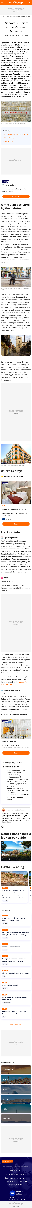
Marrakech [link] (8, 1069)
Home (2, 16)
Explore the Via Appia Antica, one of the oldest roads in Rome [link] (14, 1013)
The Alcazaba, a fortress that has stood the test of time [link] (13, 892)
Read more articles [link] (16, 1024)
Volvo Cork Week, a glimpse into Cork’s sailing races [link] (15, 998)
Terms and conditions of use (15, 1174)
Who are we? (21, 1178)
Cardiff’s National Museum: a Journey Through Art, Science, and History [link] (15, 933)
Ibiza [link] (5, 1089)
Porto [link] (5, 1079)
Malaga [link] (5, 855)
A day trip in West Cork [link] (10, 985)
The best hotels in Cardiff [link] (11, 947)
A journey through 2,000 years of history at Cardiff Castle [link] (13, 919)
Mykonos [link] (7, 1099)
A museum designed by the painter (16, 134)
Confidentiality (10, 1178)
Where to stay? (9, 138)
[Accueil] (16, 2)
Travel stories (10, 16)
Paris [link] (5, 1109)
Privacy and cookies (22, 1167)
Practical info (8, 141)
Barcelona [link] (7, 1118)
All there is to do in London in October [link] (15, 973)
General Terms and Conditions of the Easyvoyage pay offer (16, 1183)
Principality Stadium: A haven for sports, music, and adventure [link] (14, 960)
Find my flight (16, 196)
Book (16, 524)
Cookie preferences (15, 1170)
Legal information (8, 1167)
